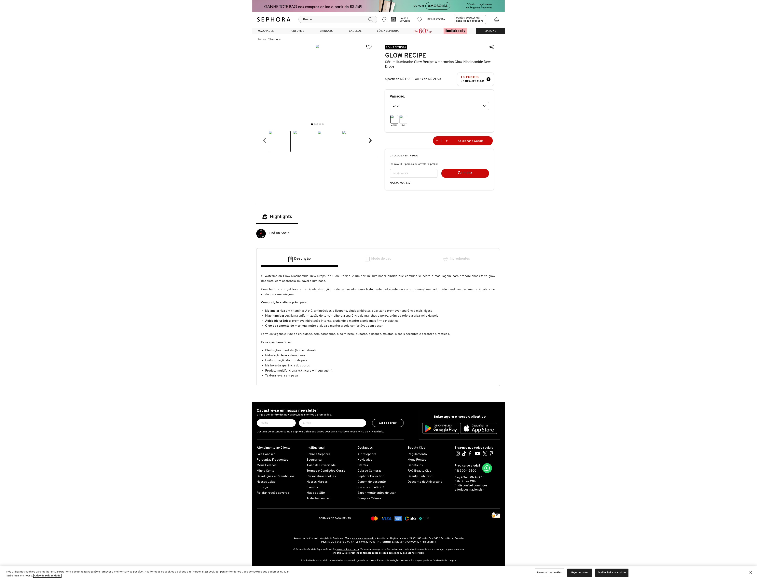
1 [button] (312, 124)
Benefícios (415, 465)
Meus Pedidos (267, 465)
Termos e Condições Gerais (326, 470)
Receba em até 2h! (370, 487)
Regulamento (417, 454)
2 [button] (315, 124)
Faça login (462, 21)
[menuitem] (266, 31)
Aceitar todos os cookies (612, 572)
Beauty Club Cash (420, 476)
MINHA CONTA (436, 19)
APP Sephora (366, 454)
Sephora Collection (370, 476)
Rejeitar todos (579, 572)
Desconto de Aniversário (425, 481)
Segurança (314, 459)
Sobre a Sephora (318, 454)
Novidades (364, 459)
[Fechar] (750, 572)
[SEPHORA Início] (273, 19)
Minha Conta (265, 470)
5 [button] (323, 124)
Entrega (262, 487)
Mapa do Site (316, 492)
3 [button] (317, 124)
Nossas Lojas (266, 481)
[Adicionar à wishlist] (369, 47)
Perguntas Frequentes (272, 459)
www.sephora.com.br (363, 538)
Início (262, 39)
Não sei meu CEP (400, 183)
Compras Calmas (369, 498)
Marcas (490, 31)
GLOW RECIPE (405, 56)
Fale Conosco (266, 454)
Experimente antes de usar (376, 492)
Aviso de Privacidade (321, 465)
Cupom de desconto (371, 481)
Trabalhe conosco (319, 498)
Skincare (274, 39)
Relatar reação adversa (273, 492)
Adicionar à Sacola (470, 141)
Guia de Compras (369, 470)
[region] (378, 573)
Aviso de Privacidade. (370, 431)
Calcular (465, 173)
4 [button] (320, 124)
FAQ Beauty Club (419, 470)
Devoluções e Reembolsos (275, 476)
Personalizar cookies (321, 476)
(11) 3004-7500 (465, 470)
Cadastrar (388, 423)
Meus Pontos (417, 459)
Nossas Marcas (317, 481)
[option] (280, 141)
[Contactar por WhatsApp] (487, 468)
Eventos (312, 487)
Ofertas (362, 465)
